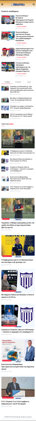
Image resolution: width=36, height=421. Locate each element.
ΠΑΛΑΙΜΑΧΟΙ (5, 16)
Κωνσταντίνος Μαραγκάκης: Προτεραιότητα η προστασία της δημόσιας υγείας (20, 178)
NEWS (4, 63)
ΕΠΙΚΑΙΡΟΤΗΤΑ (6, 32)
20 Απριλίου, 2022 (20, 59)
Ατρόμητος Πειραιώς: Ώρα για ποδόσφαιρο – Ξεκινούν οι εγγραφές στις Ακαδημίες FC (21, 168)
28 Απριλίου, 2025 (20, 28)
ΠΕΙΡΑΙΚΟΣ (6, 219)
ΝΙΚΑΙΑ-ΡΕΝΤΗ (7, 360)
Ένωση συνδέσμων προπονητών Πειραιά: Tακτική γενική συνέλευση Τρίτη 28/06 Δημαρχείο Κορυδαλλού (25, 36)
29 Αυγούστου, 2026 (8, 146)
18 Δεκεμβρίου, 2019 (21, 75)
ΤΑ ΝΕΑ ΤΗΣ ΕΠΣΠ (8, 397)
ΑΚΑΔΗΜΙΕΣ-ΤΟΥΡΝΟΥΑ (9, 325)
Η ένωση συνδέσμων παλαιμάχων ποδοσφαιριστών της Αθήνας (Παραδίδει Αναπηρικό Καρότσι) (23, 67)
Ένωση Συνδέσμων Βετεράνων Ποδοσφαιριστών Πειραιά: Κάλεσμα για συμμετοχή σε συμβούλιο (25, 20)
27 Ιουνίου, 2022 (20, 45)
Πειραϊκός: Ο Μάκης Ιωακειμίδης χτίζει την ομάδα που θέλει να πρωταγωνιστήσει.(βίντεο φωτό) (17, 142)
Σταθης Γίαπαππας (21, 26)
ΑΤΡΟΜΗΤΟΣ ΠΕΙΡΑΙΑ (9, 290)
